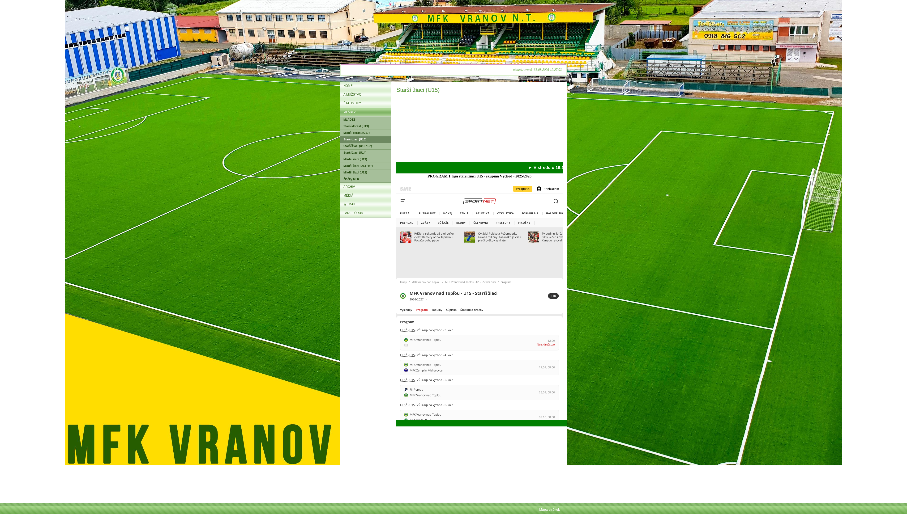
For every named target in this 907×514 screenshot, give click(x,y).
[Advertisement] (479, 129)
